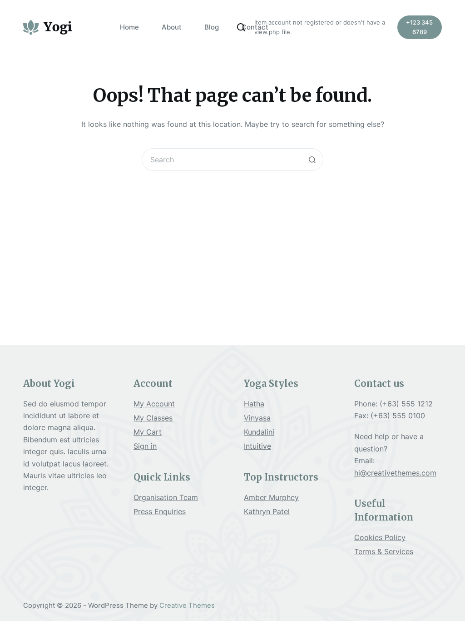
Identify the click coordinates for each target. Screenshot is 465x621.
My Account (154, 403)
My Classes (153, 417)
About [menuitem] (172, 27)
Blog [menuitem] (211, 27)
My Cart (148, 431)
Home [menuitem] (129, 27)
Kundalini (259, 431)
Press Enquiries (160, 511)
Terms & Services (383, 551)
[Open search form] (241, 27)
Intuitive (257, 446)
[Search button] (312, 159)
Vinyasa (257, 417)
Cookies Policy (380, 537)
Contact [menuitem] (255, 27)
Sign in (145, 446)
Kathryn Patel (267, 511)
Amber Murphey (271, 497)
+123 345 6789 (419, 27)
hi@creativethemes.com (395, 472)
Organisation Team (166, 497)
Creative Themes (187, 605)
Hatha (254, 403)
